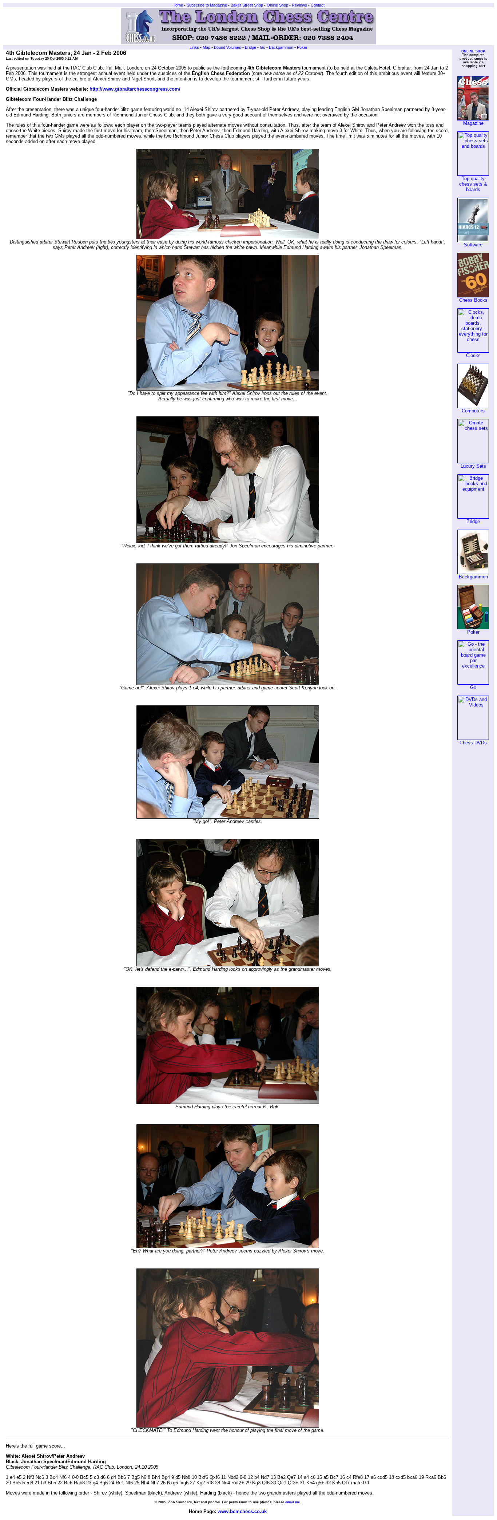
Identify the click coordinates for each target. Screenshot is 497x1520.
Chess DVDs (473, 742)
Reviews (299, 5)
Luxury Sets (473, 466)
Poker (302, 47)
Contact (318, 5)
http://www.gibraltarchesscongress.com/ (135, 89)
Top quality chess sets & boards (473, 184)
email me (292, 1502)
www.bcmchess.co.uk (242, 1511)
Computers (473, 410)
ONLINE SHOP (473, 51)
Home (177, 5)
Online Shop (277, 5)
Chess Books (473, 300)
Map (206, 47)
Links (194, 47)
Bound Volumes (227, 47)
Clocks (473, 355)
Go (262, 47)
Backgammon (281, 47)
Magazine (473, 123)
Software (473, 245)
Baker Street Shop (247, 5)
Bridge (250, 47)
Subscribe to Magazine (206, 5)
